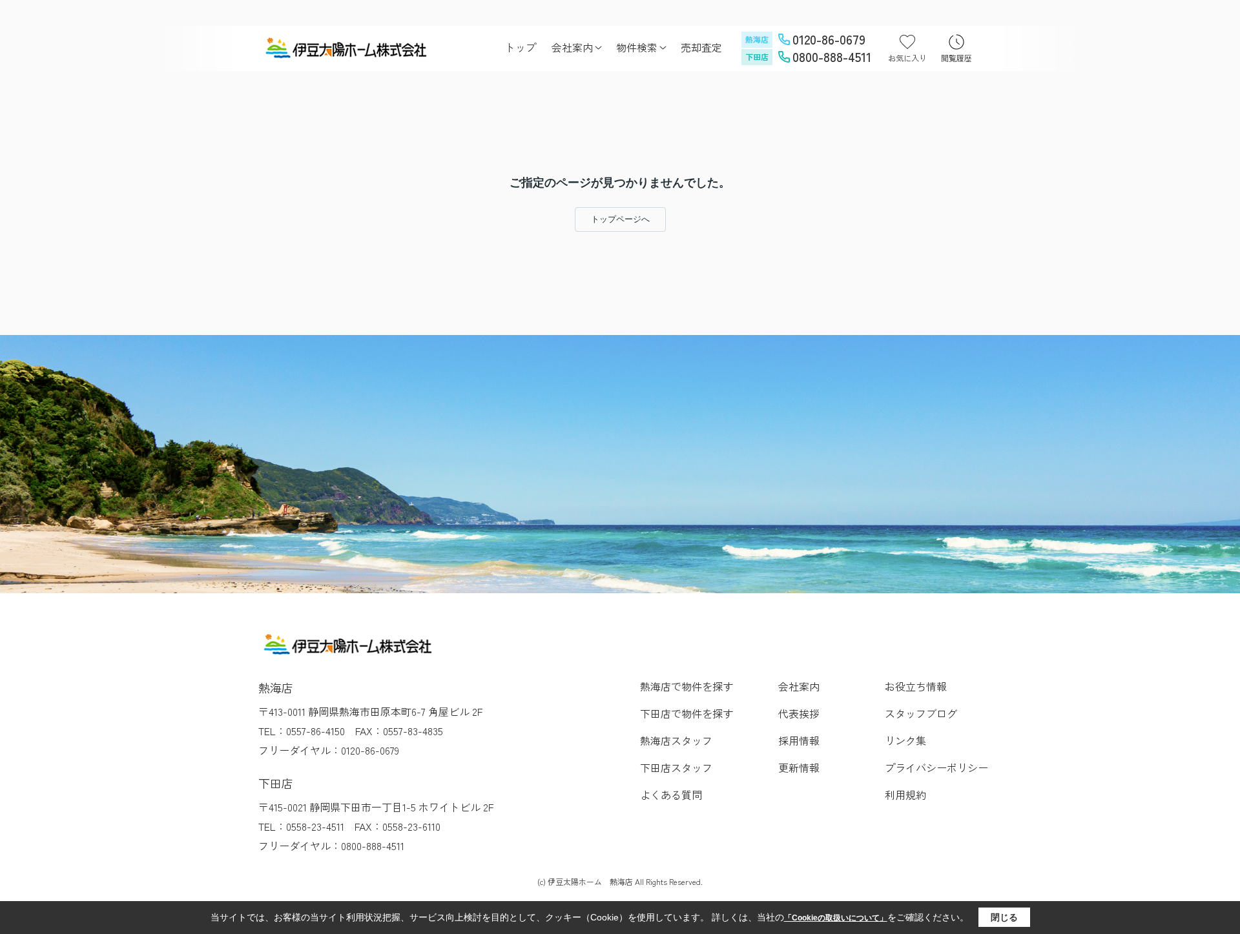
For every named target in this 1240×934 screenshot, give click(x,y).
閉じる (1004, 917)
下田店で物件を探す (686, 713)
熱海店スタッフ (676, 740)
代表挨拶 (799, 713)
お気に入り (907, 57)
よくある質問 (671, 794)
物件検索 (636, 47)
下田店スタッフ (676, 767)
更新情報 (799, 767)
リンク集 (905, 740)
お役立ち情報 (916, 686)
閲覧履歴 (956, 57)
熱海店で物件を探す (686, 686)
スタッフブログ (921, 713)
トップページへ (620, 219)
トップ (520, 47)
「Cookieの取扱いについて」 (835, 917)
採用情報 (799, 740)
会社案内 (572, 47)
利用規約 (905, 794)
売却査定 (701, 47)
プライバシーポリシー (936, 767)
